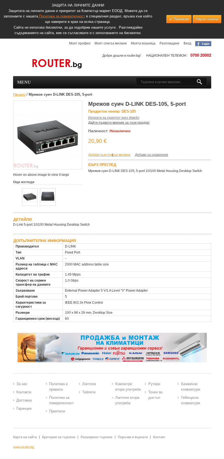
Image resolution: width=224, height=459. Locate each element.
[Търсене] (202, 82)
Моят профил (79, 43)
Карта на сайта (25, 437)
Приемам (180, 19)
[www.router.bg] (47, 64)
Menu (24, 82)
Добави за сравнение (151, 155)
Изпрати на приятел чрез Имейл (113, 118)
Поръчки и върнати (133, 437)
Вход (187, 43)
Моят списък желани (111, 43)
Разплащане (169, 43)
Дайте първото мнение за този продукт (119, 123)
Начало (19, 94)
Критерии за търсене (58, 437)
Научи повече (207, 19)
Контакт (159, 437)
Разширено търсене (97, 437)
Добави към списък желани (109, 155)
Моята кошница (143, 43)
